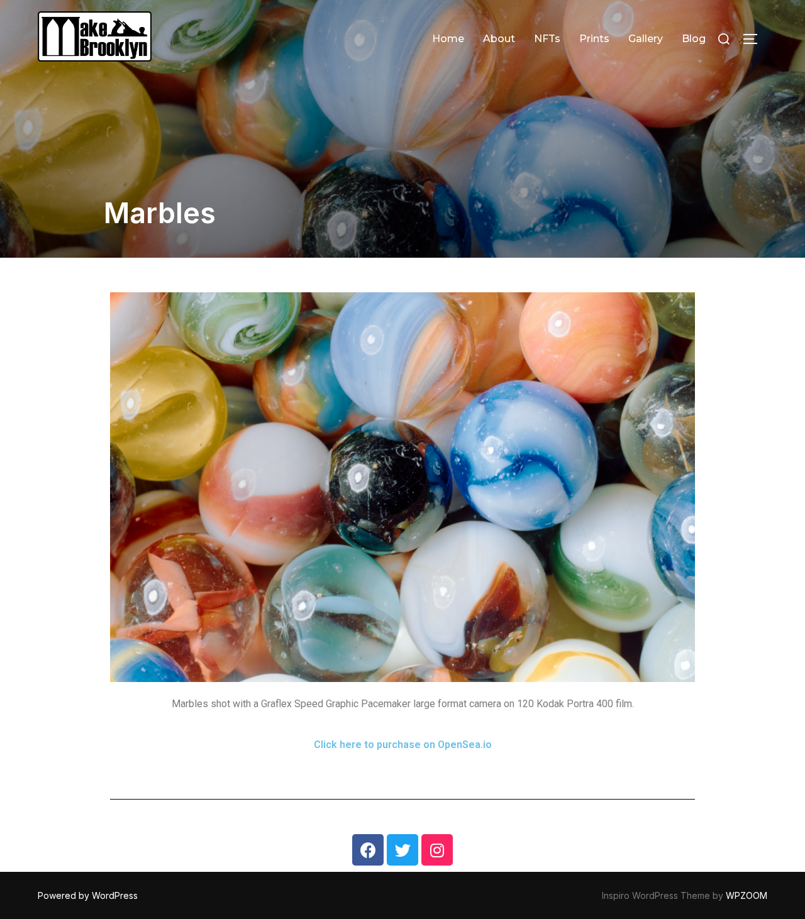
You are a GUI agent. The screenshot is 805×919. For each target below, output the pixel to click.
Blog (694, 39)
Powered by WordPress (88, 895)
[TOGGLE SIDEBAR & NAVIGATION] (754, 39)
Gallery (645, 39)
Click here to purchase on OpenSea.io (403, 745)
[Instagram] (437, 850)
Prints (594, 39)
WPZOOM (746, 895)
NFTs (547, 39)
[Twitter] (402, 850)
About (499, 39)
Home (448, 39)
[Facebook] (368, 850)
